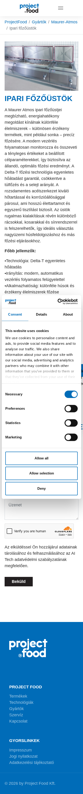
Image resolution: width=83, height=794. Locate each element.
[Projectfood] (29, 8)
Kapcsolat (18, 721)
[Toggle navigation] (60, 8)
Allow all (41, 458)
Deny (41, 488)
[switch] (71, 408)
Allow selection (41, 473)
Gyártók (16, 708)
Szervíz (16, 715)
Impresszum (20, 750)
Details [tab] (41, 314)
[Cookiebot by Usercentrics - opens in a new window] (58, 302)
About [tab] (68, 314)
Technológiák (21, 702)
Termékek (18, 696)
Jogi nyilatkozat (23, 756)
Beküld (19, 581)
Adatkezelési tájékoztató (31, 762)
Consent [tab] (15, 314)
